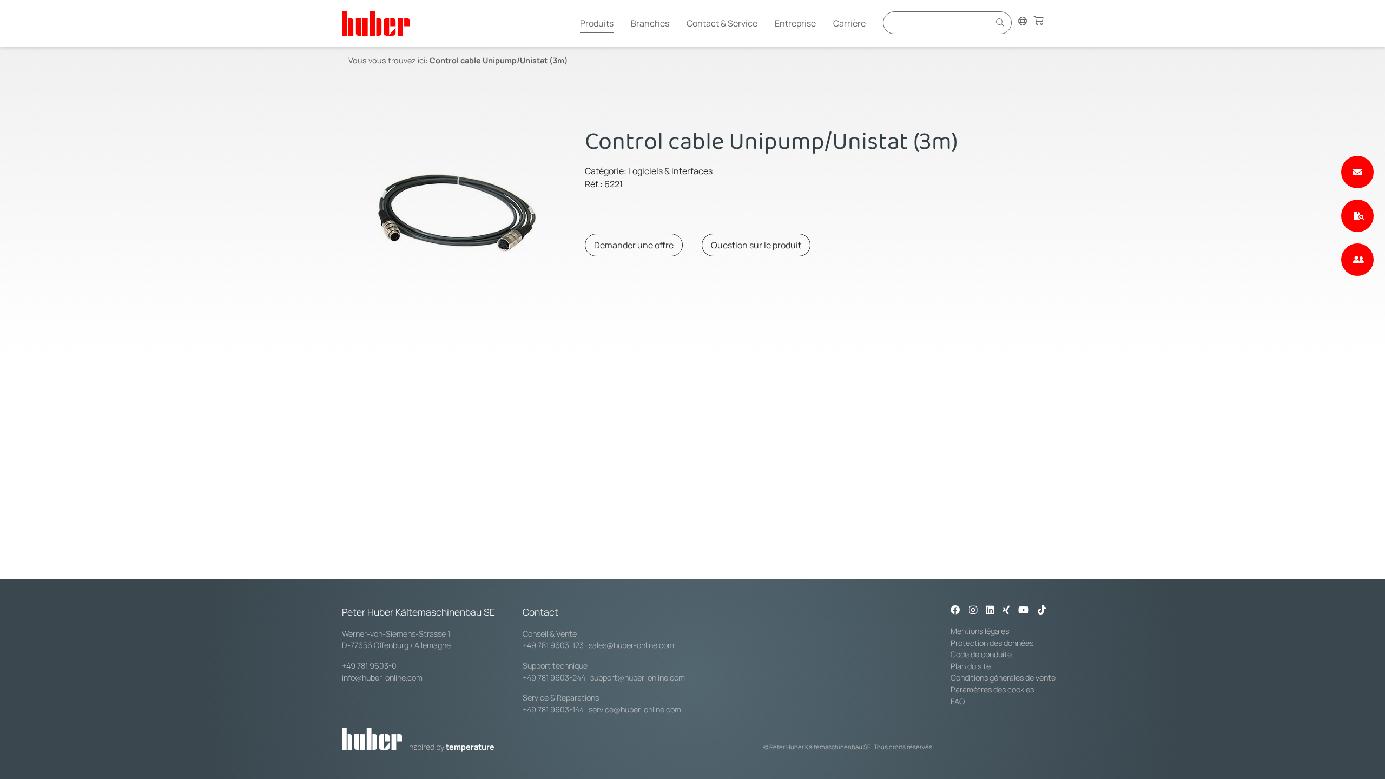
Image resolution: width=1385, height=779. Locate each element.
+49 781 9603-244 (554, 677)
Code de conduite (981, 654)
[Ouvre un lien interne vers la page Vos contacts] (1357, 259)
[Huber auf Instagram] (973, 611)
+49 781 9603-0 (369, 666)
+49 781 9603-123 (553, 645)
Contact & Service (722, 23)
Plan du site (971, 666)
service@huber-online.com (635, 709)
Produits (597, 23)
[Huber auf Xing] (1006, 611)
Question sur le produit (756, 245)
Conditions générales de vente (1003, 677)
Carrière (849, 23)
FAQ (958, 701)
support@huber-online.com (637, 677)
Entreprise (795, 23)
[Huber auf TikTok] (1042, 611)
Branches (650, 23)
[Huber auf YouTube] (1023, 611)
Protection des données (992, 643)
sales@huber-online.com (631, 645)
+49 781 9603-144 (553, 709)
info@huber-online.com (382, 677)
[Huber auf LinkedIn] (990, 611)
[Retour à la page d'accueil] (376, 23)
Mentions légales (980, 631)
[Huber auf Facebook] (955, 611)
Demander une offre (634, 245)
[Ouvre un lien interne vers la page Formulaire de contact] (1357, 172)
